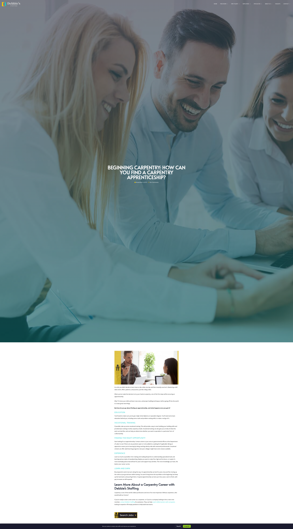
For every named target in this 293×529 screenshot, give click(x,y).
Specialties (259, 4)
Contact (287, 4)
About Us (269, 4)
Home (216, 4)
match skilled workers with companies (163, 502)
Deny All (179, 526)
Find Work (225, 4)
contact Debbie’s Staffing (127, 502)
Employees (247, 4)
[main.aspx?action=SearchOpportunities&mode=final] (125, 518)
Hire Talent (236, 4)
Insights (278, 4)
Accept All (186, 526)
